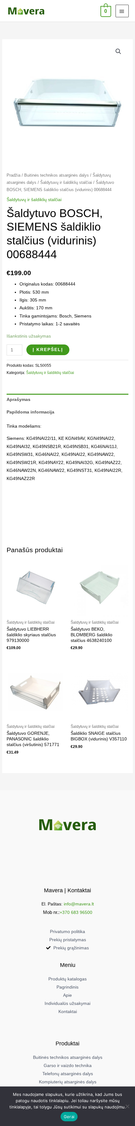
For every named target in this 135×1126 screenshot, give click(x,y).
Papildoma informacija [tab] (30, 412)
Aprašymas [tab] (18, 399)
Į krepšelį (48, 349)
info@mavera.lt (79, 904)
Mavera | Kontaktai (67, 890)
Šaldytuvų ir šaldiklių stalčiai (66, 182)
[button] (118, 51)
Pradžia (13, 175)
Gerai (69, 1116)
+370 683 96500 (76, 912)
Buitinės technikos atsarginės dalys (56, 175)
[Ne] (127, 1106)
